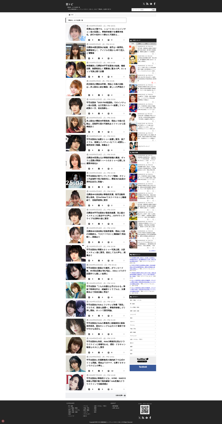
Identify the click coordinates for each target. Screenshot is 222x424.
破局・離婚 (133, 332)
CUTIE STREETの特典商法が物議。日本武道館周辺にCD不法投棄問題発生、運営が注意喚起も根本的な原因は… (142, 267)
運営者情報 (115, 406)
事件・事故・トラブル (135, 300)
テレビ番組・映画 (134, 307)
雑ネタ (131, 343)
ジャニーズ (133, 314)
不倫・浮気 (133, 328)
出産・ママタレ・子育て (136, 339)
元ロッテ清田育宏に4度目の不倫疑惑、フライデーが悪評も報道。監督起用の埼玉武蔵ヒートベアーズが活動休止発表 (143, 282)
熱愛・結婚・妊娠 (134, 311)
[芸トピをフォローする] (144, 3)
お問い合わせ (115, 408)
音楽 (131, 318)
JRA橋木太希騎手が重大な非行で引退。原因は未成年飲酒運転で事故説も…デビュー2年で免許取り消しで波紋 (143, 274)
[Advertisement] (143, 28)
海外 (131, 353)
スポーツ (132, 321)
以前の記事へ (120, 395)
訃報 (131, 350)
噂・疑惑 (132, 303)
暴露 (131, 346)
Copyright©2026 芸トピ (111, 422)
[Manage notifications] (3, 421)
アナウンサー (133, 335)
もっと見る (152, 250)
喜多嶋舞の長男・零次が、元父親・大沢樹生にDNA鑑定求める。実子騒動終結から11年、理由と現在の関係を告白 (143, 259)
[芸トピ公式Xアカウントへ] (139, 417)
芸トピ (69, 4)
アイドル (132, 325)
